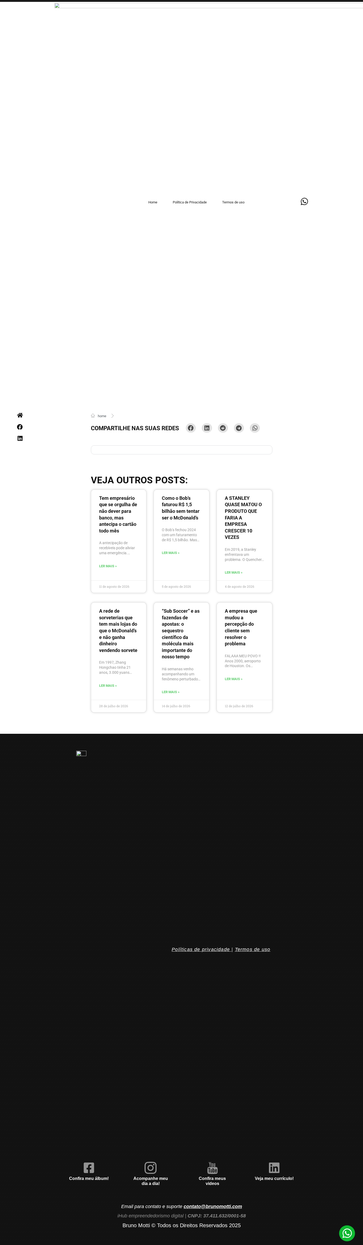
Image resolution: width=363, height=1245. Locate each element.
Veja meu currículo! (274, 1178)
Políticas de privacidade (201, 949)
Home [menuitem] (152, 202)
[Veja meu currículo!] (274, 1168)
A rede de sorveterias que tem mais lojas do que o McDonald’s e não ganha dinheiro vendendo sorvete (118, 630)
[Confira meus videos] (212, 1168)
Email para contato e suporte (181, 1206)
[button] (20, 427)
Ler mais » (108, 566)
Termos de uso (253, 949)
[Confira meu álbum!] (89, 1168)
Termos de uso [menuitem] (233, 202)
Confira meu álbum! (89, 1178)
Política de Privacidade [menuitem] (190, 202)
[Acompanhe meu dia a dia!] (151, 1168)
